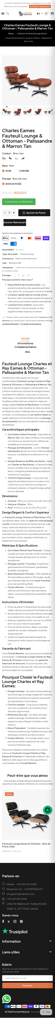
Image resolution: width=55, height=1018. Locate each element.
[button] (39, 13)
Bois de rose (13, 183)
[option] (6, 111)
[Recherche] (7, 13)
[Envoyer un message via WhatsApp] (6, 999)
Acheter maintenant (15, 222)
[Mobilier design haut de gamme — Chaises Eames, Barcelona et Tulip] (28, 13)
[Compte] (52, 13)
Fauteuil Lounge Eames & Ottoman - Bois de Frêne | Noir (26, 845)
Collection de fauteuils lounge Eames (32, 33)
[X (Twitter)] (9, 921)
